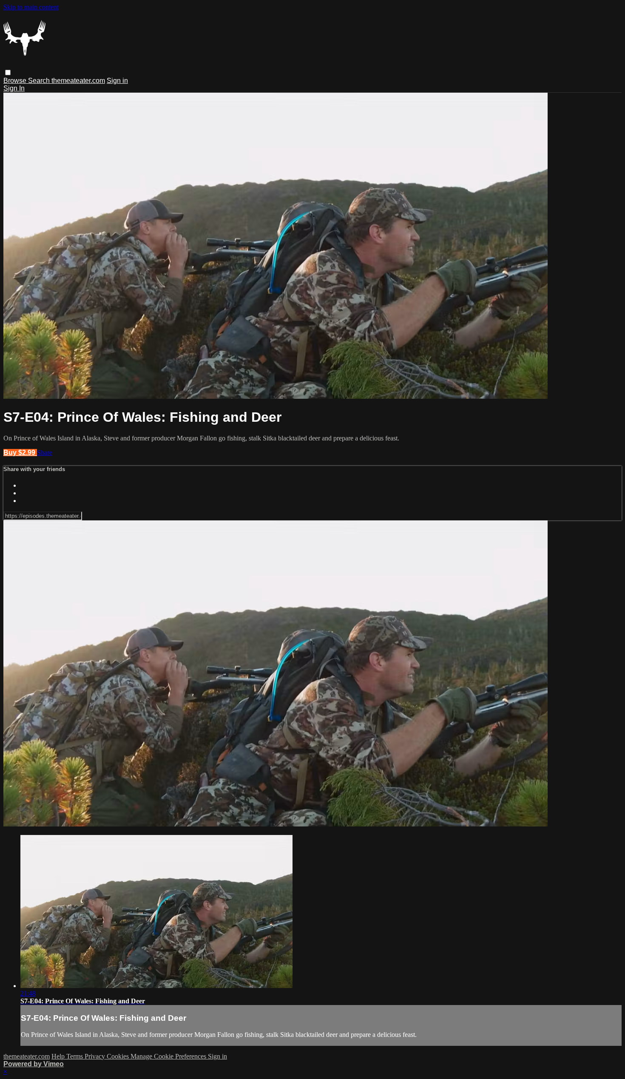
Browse (15, 80)
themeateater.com (78, 80)
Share (44, 452)
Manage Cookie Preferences (169, 1056)
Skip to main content (31, 7)
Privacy (96, 1056)
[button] (8, 72)
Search (39, 80)
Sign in (117, 80)
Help (58, 1056)
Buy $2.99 (20, 452)
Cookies (119, 1056)
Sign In (14, 88)
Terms (75, 1056)
